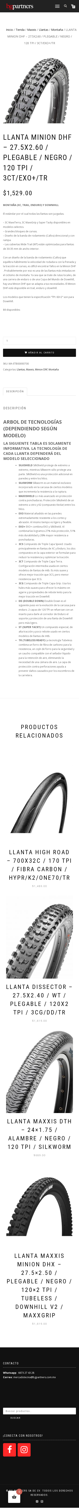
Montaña (57, 30)
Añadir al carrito (41, 352)
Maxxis (31, 30)
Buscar (15, 1418)
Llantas (43, 30)
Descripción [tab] (15, 391)
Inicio (9, 30)
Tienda (20, 30)
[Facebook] (9, 1450)
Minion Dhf (41, 369)
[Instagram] (24, 1450)
